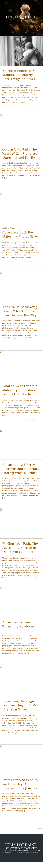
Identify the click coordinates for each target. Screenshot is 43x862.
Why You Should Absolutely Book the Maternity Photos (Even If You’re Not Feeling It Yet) (20, 237)
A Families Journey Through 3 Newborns (18, 624)
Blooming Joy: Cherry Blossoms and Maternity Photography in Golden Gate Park (20, 471)
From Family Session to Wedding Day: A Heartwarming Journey (20, 784)
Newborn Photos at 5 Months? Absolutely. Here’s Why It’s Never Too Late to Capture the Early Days (20, 79)
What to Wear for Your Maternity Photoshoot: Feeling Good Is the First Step (21, 392)
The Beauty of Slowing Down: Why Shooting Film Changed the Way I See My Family (20, 313)
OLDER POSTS (36, 829)
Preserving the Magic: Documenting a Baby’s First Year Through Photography (19, 707)
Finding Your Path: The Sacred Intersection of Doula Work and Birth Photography (20, 550)
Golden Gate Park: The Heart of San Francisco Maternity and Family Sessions (20, 156)
